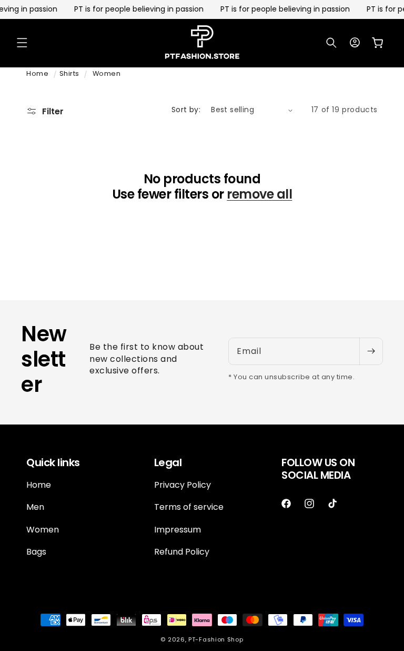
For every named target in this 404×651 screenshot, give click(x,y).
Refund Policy (181, 552)
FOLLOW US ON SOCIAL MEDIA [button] (318, 468)
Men (35, 507)
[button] (22, 42)
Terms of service (189, 507)
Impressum (177, 530)
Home (37, 73)
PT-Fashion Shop (216, 639)
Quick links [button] (53, 462)
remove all (259, 194)
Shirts (69, 73)
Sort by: (185, 109)
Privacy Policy (182, 485)
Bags (36, 552)
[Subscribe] (370, 351)
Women (107, 73)
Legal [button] (168, 462)
